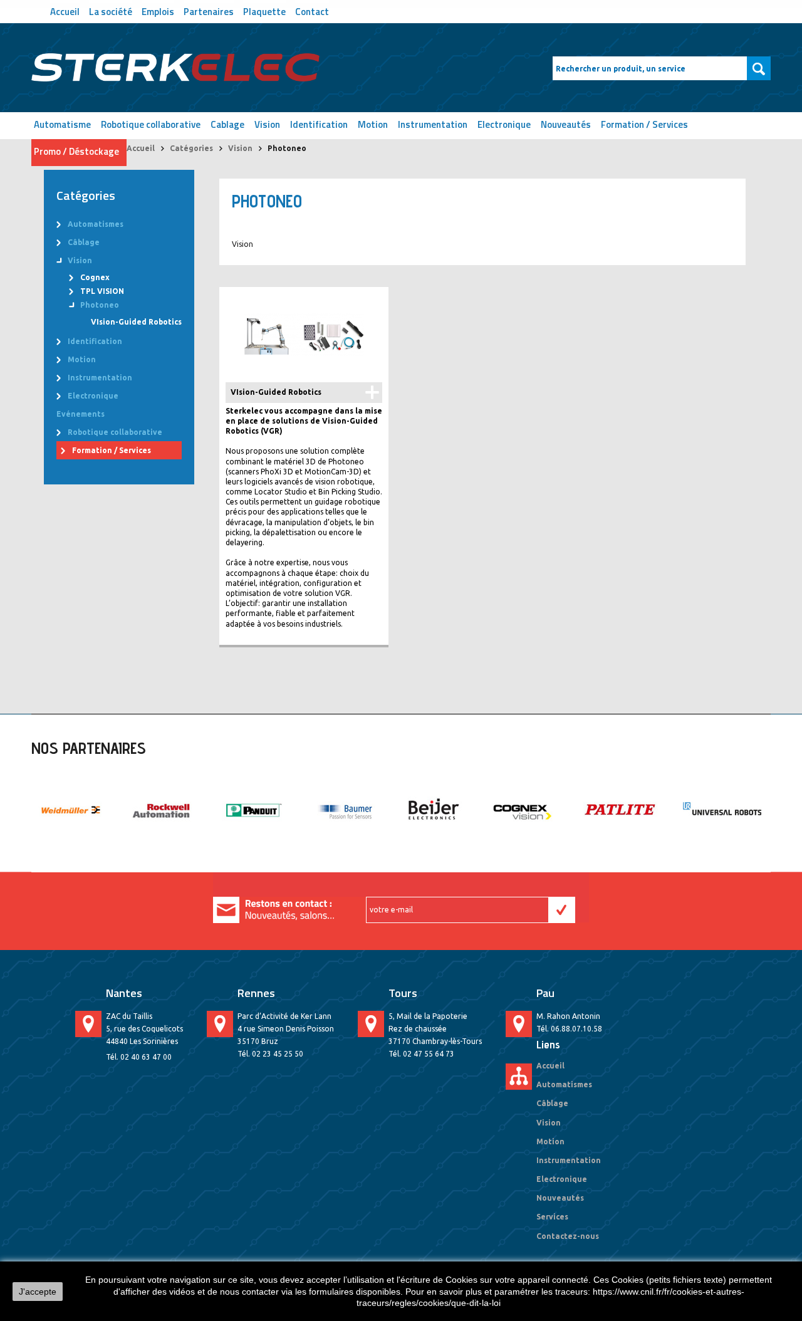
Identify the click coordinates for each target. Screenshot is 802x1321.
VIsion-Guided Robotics (136, 322)
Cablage (227, 124)
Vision (267, 124)
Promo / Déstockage (76, 151)
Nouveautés (566, 124)
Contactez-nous (567, 1236)
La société (110, 10)
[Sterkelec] (175, 67)
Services (552, 1217)
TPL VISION (102, 291)
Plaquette (264, 10)
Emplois (158, 10)
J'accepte (37, 1292)
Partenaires (209, 10)
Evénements (80, 414)
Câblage (84, 242)
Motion (373, 124)
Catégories (191, 148)
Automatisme (62, 124)
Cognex (95, 277)
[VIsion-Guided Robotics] (304, 334)
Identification (319, 124)
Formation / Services (644, 124)
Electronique (504, 124)
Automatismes (95, 224)
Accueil (65, 10)
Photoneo (99, 305)
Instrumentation (432, 124)
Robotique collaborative (150, 124)
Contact (312, 10)
